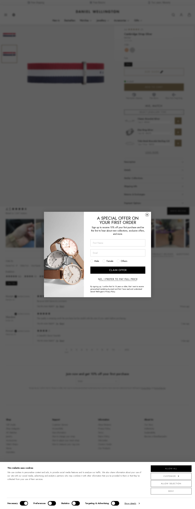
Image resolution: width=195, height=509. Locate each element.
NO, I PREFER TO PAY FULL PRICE (118, 279)
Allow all (171, 468)
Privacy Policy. (110, 291)
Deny (171, 491)
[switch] (52, 503)
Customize (170, 476)
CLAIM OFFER (118, 270)
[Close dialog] (147, 214)
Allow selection (171, 483)
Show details (130, 503)
